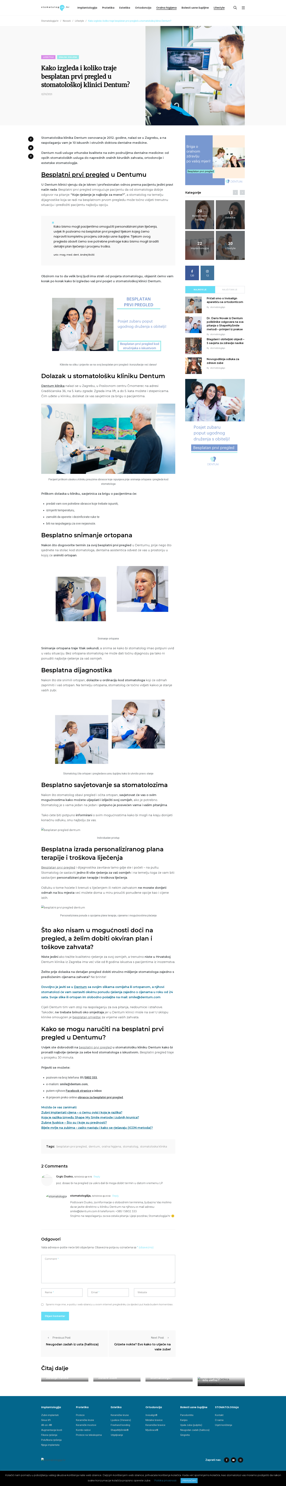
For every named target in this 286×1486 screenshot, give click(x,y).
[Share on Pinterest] (30, 156)
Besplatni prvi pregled (75, 174)
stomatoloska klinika (153, 1146)
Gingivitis (185, 1434)
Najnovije (200, 290)
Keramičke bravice (155, 1425)
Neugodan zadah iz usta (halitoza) (72, 1344)
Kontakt (219, 1415)
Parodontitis (186, 1415)
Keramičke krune (85, 1420)
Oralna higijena (166, 8)
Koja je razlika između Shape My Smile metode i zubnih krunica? (90, 1117)
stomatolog (130, 1146)
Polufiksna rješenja (51, 1439)
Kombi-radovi (83, 1430)
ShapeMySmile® (120, 1430)
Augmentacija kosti (51, 1430)
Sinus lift (46, 1420)
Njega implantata (50, 1444)
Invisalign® (151, 1415)
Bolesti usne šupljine (195, 8)
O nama (219, 1420)
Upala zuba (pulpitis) (191, 1425)
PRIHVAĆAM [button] (189, 1480)
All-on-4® (46, 1425)
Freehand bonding (120, 1425)
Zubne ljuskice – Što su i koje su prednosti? (74, 1122)
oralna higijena (111, 1146)
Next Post (157, 1337)
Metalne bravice (154, 1420)
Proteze (80, 1415)
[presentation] (235, 192)
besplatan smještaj (86, 1017)
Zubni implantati (50, 1415)
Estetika (124, 8)
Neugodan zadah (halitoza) (195, 1430)
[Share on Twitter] (30, 147)
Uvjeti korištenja (223, 1425)
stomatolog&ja (217, 307)
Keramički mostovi (86, 1425)
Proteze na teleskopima (89, 1434)
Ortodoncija (143, 8)
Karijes (184, 1420)
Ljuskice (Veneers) (121, 1420)
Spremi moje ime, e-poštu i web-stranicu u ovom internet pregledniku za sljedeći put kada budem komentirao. (109, 1304)
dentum (94, 1146)
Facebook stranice (78, 1090)
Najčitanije (229, 290)
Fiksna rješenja (49, 1434)
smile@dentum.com (83, 1211)
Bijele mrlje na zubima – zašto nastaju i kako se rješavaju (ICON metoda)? (97, 1128)
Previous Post (61, 1337)
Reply (97, 1176)
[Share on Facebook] (30, 139)
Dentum (80, 987)
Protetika (108, 8)
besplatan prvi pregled (71, 1146)
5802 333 (91, 1077)
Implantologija (87, 8)
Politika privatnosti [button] (165, 1480)
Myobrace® (151, 1430)
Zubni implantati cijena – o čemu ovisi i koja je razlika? (81, 1112)
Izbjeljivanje (117, 1434)
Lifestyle (219, 8)
